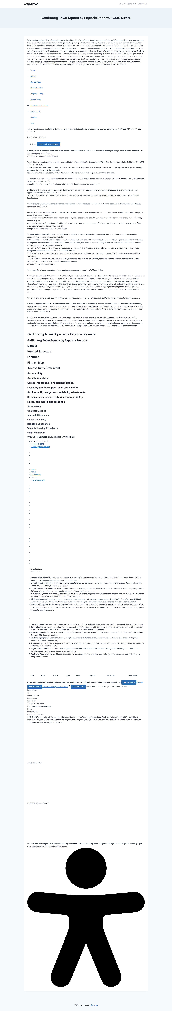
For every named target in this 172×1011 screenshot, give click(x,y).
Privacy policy (36, 111)
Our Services (36, 82)
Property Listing (37, 94)
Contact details (37, 88)
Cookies (34, 117)
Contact (139, 682)
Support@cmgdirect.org (40, 447)
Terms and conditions (39, 105)
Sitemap (94, 1005)
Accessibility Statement (49, 144)
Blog (32, 123)
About (33, 76)
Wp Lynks (58, 687)
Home (33, 70)
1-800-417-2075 (37, 444)
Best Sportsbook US (128, 4)
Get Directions (48, 687)
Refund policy (36, 100)
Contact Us (142, 4)
